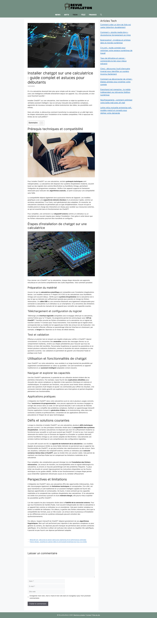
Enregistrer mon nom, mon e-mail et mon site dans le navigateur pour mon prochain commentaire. (60, 597)
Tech (75, 15)
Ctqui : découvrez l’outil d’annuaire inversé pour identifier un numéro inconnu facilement (115, 71)
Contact (88, 615)
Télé (83, 15)
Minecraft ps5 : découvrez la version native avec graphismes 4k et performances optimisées (58, 540)
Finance (93, 15)
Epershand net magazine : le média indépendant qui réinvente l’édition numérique (115, 92)
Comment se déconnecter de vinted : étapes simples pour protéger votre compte (116, 82)
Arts (66, 15)
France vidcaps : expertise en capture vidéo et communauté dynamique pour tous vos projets (58, 541)
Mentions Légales (79, 615)
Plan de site (96, 615)
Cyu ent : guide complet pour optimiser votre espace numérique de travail (116, 50)
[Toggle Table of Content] (40, 122)
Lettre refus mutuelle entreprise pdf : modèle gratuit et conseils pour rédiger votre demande (116, 110)
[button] (101, 15)
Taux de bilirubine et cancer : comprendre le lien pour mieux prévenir (113, 61)
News (57, 15)
